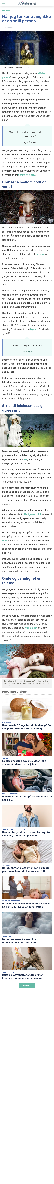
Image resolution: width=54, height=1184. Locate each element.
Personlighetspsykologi (13, 829)
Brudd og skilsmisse (11, 901)
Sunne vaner (7, 722)
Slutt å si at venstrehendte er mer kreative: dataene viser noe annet (22, 976)
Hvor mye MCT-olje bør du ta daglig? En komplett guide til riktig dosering (26, 727)
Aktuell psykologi (10, 794)
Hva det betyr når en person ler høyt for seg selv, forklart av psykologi (26, 834)
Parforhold (7, 865)
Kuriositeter (8, 972)
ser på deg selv (26, 174)
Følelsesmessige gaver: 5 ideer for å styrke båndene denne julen (24, 762)
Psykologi (6, 10)
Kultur (5, 758)
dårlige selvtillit (32, 514)
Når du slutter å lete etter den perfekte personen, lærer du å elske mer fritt (25, 869)
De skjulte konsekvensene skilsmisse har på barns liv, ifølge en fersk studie (26, 905)
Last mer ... (27, 985)
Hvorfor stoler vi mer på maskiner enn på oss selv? (27, 798)
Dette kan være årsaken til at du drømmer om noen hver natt (21, 941)
